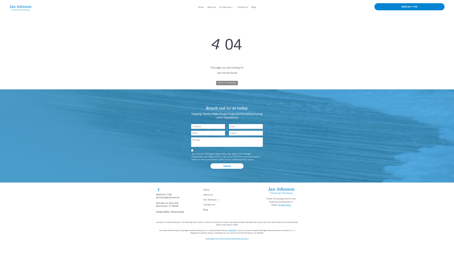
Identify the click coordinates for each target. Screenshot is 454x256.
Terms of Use (177, 211)
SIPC (235, 230)
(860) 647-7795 (164, 194)
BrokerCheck (285, 205)
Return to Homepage (227, 82)
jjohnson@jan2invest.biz (167, 197)
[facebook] (158, 190)
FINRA (230, 230)
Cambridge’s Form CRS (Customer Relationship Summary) (227, 239)
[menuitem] (201, 7)
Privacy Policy (162, 211)
